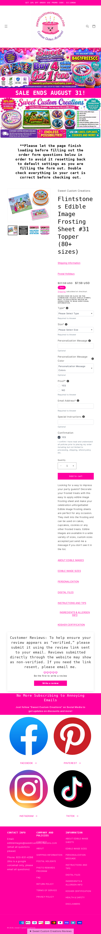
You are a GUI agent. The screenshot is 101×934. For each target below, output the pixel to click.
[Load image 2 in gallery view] (23, 230)
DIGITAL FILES (66, 592)
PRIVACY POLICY (45, 897)
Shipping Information (69, 263)
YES (64, 385)
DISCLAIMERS (73, 904)
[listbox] (76, 313)
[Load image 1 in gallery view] (12, 230)
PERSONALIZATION (68, 581)
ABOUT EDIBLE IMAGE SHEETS (77, 840)
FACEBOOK (26, 763)
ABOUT (40, 848)
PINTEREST (70, 763)
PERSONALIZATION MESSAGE (76, 857)
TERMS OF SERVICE (46, 890)
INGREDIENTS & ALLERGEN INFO (75, 613)
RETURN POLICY (45, 884)
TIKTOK (70, 816)
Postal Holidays (66, 273)
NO (63, 390)
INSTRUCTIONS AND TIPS (72, 603)
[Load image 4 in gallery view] (45, 230)
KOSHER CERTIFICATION (71, 624)
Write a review (50, 683)
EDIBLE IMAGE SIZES (69, 570)
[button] (6, 26)
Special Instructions (69, 416)
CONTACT (41, 842)
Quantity (62, 460)
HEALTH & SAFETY (75, 897)
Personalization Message (72, 340)
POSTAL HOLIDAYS (46, 861)
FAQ (38, 877)
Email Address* (67, 400)
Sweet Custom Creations (25, 928)
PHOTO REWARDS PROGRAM (45, 869)
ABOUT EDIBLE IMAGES (71, 560)
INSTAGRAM (26, 816)
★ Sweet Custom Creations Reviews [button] (50, 931)
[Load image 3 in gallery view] (34, 230)
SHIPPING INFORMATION (49, 855)
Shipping (62, 291)
